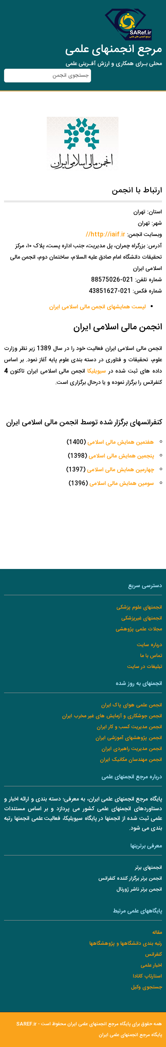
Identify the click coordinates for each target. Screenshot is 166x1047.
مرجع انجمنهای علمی (113, 49)
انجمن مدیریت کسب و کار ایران (129, 727)
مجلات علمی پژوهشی (139, 629)
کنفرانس (153, 954)
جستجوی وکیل (146, 987)
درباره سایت (149, 645)
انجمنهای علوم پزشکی (139, 607)
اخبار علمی (151, 965)
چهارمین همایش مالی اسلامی (120, 470)
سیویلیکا (96, 371)
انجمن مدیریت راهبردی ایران (132, 749)
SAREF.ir (26, 1024)
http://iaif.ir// (105, 235)
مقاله (157, 933)
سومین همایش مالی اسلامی (121, 484)
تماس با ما (151, 656)
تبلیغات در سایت (144, 667)
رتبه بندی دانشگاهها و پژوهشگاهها (125, 944)
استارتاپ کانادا (147, 976)
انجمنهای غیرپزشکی (141, 618)
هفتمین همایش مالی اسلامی (120, 442)
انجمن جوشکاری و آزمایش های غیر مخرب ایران (112, 716)
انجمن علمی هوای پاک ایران (131, 705)
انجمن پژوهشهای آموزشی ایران (128, 738)
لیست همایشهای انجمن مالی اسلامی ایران (97, 307)
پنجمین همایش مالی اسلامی (121, 456)
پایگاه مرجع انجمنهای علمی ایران (130, 1035)
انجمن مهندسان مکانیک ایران (131, 760)
